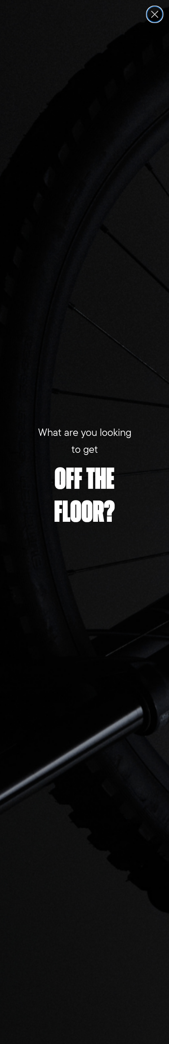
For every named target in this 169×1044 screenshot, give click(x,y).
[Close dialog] (154, 14)
